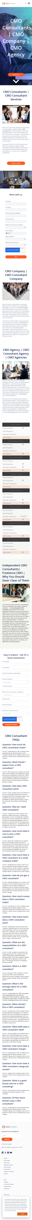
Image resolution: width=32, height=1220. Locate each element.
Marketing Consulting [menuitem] (8, 1164)
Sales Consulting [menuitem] (7, 1167)
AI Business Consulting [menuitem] (8, 1171)
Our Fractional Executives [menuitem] (9, 1184)
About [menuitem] (5, 1179)
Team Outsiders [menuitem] (7, 1169)
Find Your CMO (16, 163)
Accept (22, 1213)
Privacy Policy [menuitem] (6, 1188)
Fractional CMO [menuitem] (7, 1160)
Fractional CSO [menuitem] (7, 1162)
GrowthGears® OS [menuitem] (7, 1186)
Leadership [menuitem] (6, 1182)
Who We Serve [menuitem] (6, 1194)
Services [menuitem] (5, 1158)
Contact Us (16, 74)
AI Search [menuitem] (6, 1173)
